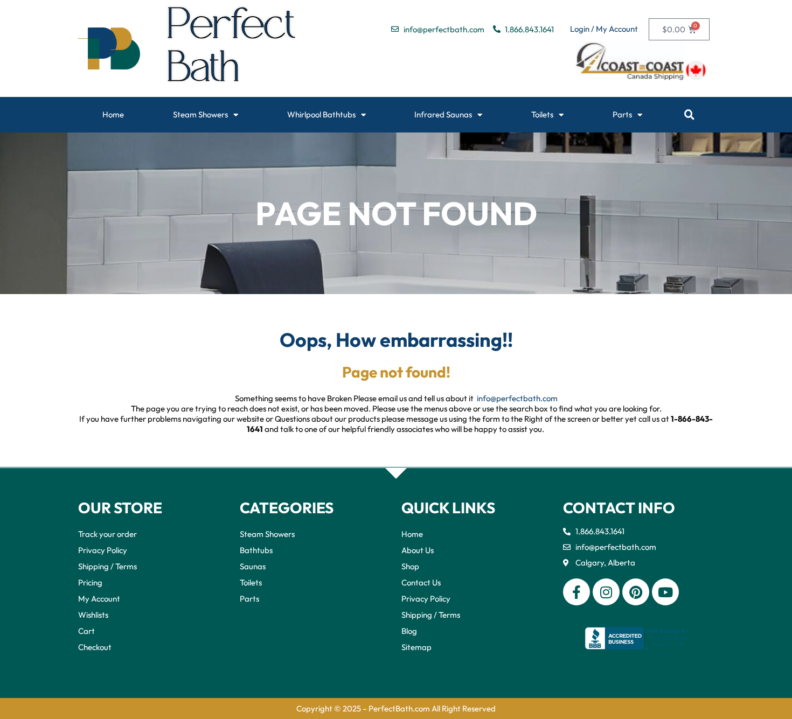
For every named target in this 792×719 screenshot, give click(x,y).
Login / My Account (604, 29)
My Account (99, 599)
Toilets (542, 114)
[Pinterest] (635, 591)
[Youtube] (665, 591)
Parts (622, 114)
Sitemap (416, 647)
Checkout (95, 647)
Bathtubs (256, 550)
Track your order (107, 534)
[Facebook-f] (576, 591)
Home (113, 114)
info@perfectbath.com (517, 398)
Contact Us (421, 582)
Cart (86, 631)
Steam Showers (200, 114)
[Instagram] (606, 591)
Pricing (90, 582)
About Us (417, 550)
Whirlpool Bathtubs (321, 114)
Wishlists (93, 615)
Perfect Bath (232, 48)
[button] (689, 115)
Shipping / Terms (107, 566)
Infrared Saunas (443, 114)
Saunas (253, 566)
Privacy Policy (102, 550)
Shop (410, 566)
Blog (409, 631)
